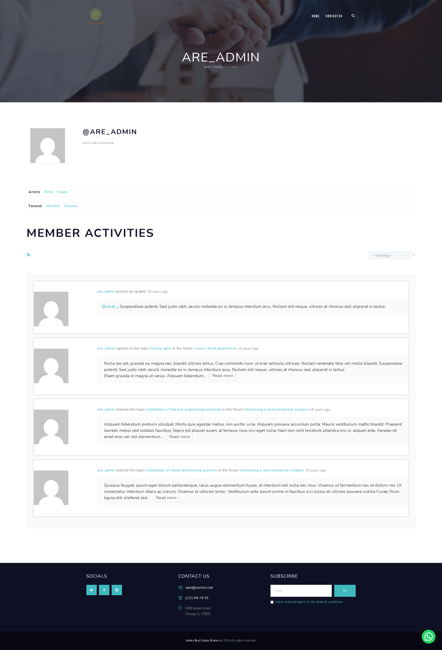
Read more (222, 376)
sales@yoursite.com (199, 587)
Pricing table (161, 348)
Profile (48, 192)
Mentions (53, 206)
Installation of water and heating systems (181, 470)
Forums (218, 67)
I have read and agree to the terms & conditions (309, 602)
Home (207, 67)
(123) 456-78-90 (196, 598)
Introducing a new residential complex (276, 409)
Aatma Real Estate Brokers (203, 640)
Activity (34, 192)
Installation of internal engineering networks (183, 409)
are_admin (106, 291)
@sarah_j (110, 306)
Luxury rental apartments (215, 348)
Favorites (70, 206)
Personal (35, 206)
